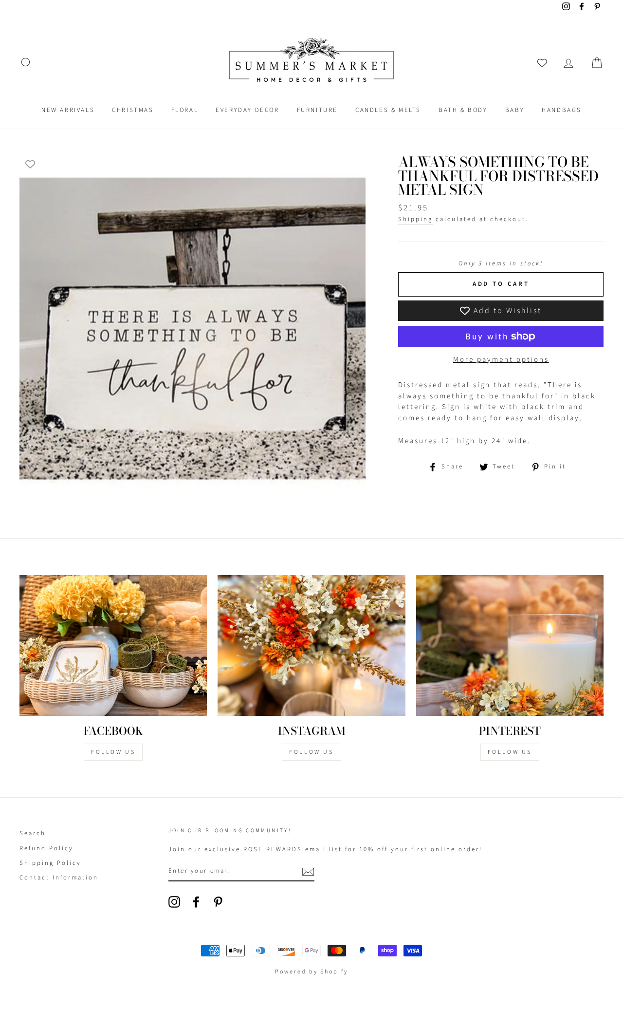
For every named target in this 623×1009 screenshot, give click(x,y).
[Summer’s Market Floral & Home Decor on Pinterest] (218, 902)
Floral (185, 110)
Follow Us (113, 752)
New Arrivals (67, 110)
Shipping (415, 219)
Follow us (311, 752)
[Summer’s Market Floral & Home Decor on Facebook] (196, 902)
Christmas (132, 110)
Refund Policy (46, 848)
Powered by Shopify (311, 972)
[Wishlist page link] (542, 63)
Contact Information (58, 877)
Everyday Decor (247, 110)
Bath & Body (463, 110)
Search (32, 833)
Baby (514, 110)
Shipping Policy (50, 863)
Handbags (562, 110)
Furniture (317, 110)
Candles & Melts (388, 110)
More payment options (501, 360)
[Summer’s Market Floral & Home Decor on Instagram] (174, 902)
